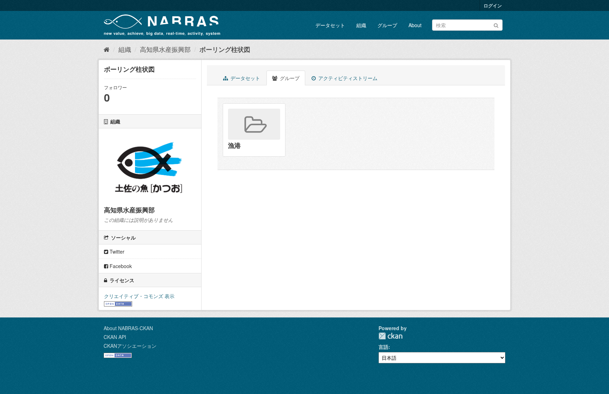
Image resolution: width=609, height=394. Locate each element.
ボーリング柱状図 (224, 49)
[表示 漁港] (254, 130)
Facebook (120, 265)
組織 (361, 25)
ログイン (493, 5)
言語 (383, 346)
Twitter (116, 251)
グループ (387, 25)
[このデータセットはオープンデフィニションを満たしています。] (118, 303)
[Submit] (496, 25)
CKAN (390, 336)
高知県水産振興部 (165, 49)
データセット (330, 25)
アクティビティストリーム (347, 77)
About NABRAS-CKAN (128, 328)
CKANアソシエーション (130, 345)
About (415, 25)
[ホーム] (107, 49)
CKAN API (115, 336)
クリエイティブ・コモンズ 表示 (139, 295)
